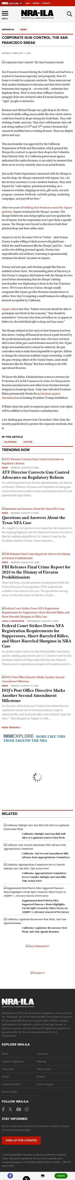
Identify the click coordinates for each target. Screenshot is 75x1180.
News (23, 29)
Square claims (10, 309)
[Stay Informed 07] (37, 946)
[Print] (43, 1177)
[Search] (69, 14)
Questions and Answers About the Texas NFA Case (33, 520)
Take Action (44, 1069)
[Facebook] (10, 1177)
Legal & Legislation (13, 621)
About (5, 1076)
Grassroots (8, 1069)
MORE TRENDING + (11, 727)
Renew (36, 3)
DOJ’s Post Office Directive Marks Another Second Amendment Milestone (33, 695)
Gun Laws (42, 1053)
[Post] (26, 1177)
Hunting (41, 1061)
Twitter (27, 442)
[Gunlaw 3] (37, 973)
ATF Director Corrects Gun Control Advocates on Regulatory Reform (35, 474)
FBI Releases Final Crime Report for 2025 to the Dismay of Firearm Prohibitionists (36, 572)
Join (27, 3)
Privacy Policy (10, 1091)
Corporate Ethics (11, 1084)
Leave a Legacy (45, 1084)
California (10, 442)
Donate (46, 3)
